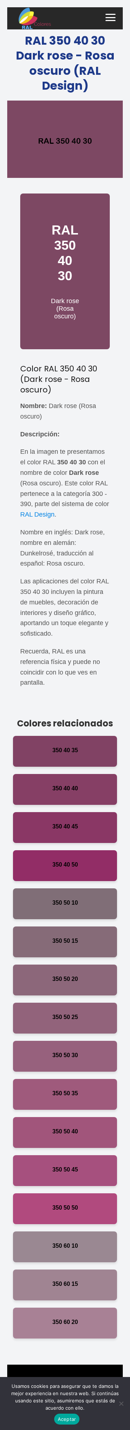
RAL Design (37, 514)
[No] (121, 1403)
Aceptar (67, 1419)
